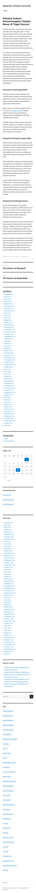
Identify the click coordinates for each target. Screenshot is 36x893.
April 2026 (7, 301)
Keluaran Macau (8, 730)
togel (6, 438)
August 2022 (8, 395)
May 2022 (7, 402)
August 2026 (8, 294)
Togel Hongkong (8, 725)
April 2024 (7, 348)
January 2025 (8, 327)
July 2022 (7, 397)
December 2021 (9, 414)
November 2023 (9, 360)
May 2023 (7, 374)
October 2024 (8, 334)
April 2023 (7, 376)
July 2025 (7, 313)
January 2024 (8, 355)
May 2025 (7, 318)
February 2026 (9, 306)
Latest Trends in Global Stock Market (16, 672)
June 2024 (7, 343)
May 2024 (7, 346)
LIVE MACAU (7, 734)
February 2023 (9, 381)
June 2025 (7, 315)
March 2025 (8, 322)
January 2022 (8, 411)
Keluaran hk (7, 495)
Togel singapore (8, 711)
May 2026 (7, 299)
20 (18, 470)
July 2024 (7, 341)
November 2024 (9, 332)
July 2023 (7, 369)
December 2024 (9, 329)
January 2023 (8, 383)
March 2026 (8, 304)
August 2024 (8, 339)
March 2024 (8, 350)
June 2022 (7, 400)
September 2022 (9, 393)
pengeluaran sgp (8, 499)
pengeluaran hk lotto (10, 865)
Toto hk (5, 883)
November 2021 (9, 416)
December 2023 (9, 357)
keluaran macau (16, 110)
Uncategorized (24, 256)
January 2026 (8, 308)
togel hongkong (8, 720)
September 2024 (9, 336)
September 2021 (9, 421)
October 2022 (8, 390)
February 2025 (9, 325)
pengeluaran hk (8, 715)
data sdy (5, 870)
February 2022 (9, 409)
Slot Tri (5, 748)
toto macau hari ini (9, 772)
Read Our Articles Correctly (17, 6)
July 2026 (7, 297)
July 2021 (7, 425)
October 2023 (8, 362)
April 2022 (7, 404)
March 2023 (8, 378)
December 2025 (9, 311)
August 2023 (8, 367)
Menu (5, 10)
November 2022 (9, 388)
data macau (6, 795)
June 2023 (7, 371)
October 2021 (8, 418)
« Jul (8, 480)
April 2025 (7, 320)
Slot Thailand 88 (8, 504)
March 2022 (8, 407)
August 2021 (8, 423)
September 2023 (9, 364)
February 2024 (9, 353)
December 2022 (9, 385)
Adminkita (8, 256)
